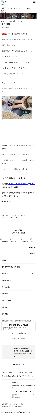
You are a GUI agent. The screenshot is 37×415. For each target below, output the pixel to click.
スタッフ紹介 (6, 300)
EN (34, 253)
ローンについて (7, 372)
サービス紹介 (6, 287)
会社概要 (5, 215)
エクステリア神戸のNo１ (18, 184)
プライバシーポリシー (17, 215)
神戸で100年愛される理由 (11, 267)
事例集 (5, 273)
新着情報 (5, 307)
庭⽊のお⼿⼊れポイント (10, 376)
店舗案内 (5, 294)
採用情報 (5, 314)
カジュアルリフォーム (26, 372)
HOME (4, 260)
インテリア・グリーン (26, 376)
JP (31, 253)
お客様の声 (7, 280)
